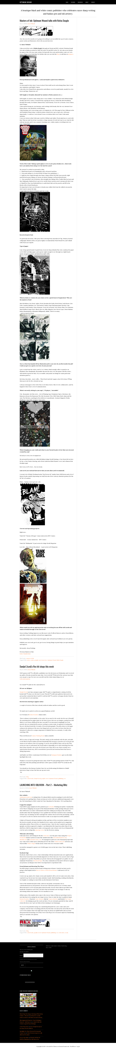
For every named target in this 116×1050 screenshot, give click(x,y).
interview (44, 660)
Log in (78, 1046)
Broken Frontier (33, 714)
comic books (30, 778)
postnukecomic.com (35, 839)
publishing (60, 778)
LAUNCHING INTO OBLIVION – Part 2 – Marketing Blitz (43, 785)
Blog (27, 776)
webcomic (46, 835)
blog (58, 54)
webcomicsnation (25, 679)
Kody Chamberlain (25, 654)
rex (65, 778)
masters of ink (30, 658)
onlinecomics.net (60, 841)
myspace (70, 54)
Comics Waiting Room (38, 736)
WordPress (73, 1046)
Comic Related (39, 899)
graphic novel (38, 660)
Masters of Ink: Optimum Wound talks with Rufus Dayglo (44, 20)
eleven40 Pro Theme (51, 1046)
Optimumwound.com (26, 797)
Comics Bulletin (53, 899)
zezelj (66, 932)
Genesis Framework (64, 1046)
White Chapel (31, 843)
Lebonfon (51, 806)
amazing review (39, 830)
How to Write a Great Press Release (46, 870)
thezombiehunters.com (60, 837)
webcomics (61, 932)
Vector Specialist (24, 1037)
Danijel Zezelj (24, 692)
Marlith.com (23, 839)
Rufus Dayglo (60, 660)
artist (28, 660)
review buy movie (24, 1026)
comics (32, 660)
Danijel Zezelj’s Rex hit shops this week (37, 666)
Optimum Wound (26, 2)
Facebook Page (37, 860)
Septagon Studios (56, 755)
